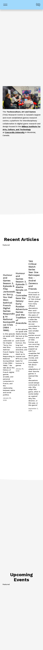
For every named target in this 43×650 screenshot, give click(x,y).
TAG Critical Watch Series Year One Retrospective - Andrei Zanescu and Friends (34, 275)
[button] (36, 245)
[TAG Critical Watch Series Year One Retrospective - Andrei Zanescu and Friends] (34, 253)
